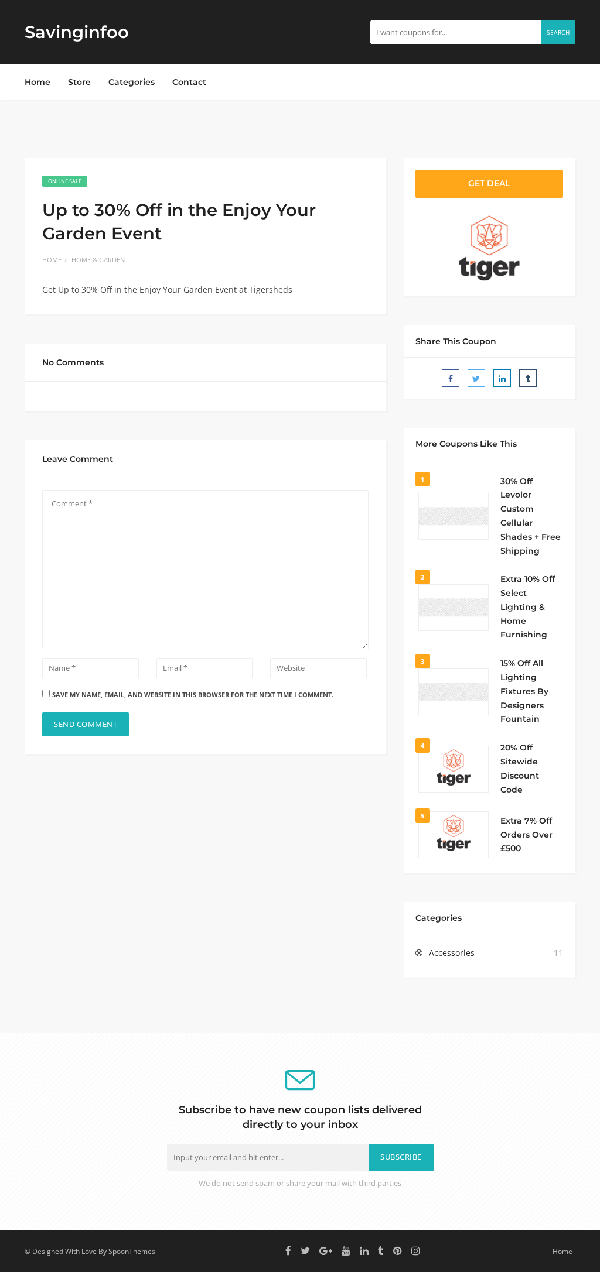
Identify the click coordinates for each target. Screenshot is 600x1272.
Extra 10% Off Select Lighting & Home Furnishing (527, 607)
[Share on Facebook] (450, 378)
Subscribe (401, 1157)
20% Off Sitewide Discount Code (519, 768)
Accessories (452, 952)
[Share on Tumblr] (528, 378)
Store (79, 82)
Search (558, 32)
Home (37, 82)
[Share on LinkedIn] (502, 378)
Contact (189, 82)
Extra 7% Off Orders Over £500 (526, 834)
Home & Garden (98, 259)
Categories (131, 82)
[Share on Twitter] (476, 378)
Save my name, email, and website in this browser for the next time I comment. (192, 694)
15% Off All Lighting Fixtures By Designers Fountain (524, 691)
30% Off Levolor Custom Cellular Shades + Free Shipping (530, 516)
